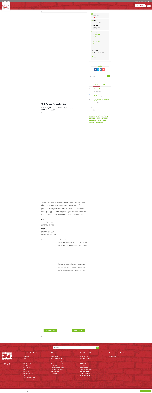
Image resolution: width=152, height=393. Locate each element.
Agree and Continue (145, 390)
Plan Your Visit (49, 6)
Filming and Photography (29, 379)
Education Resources (85, 373)
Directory (85, 6)
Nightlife (98, 118)
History (106, 116)
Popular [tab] (96, 84)
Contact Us (7, 367)
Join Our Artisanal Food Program (58, 365)
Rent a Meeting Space (85, 375)
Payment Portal (112, 356)
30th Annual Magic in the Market (99, 89)
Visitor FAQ (26, 375)
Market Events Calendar (85, 358)
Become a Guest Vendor (57, 362)
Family (95, 36)
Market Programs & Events (87, 352)
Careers (25, 358)
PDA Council (26, 362)
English (149, 6)
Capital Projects (27, 365)
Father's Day (91, 112)
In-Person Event (97, 34)
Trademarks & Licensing (29, 377)
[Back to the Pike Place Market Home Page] (6, 6)
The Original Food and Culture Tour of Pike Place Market (101, 100)
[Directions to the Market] (145, 1)
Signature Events (84, 356)
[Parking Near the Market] (148, 1)
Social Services (92, 114)
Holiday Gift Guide (99, 122)
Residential (104, 112)
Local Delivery (83, 362)
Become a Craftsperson (56, 358)
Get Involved (54, 373)
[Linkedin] (101, 69)
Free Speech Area (55, 371)
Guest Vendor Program (85, 371)
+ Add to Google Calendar (50, 330)
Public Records (27, 367)
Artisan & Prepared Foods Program (88, 365)
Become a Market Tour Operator (58, 363)
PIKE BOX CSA (83, 363)
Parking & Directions (28, 373)
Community (98, 112)
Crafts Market (105, 118)
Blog (24, 369)
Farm (102, 116)
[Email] (103, 69)
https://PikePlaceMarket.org (97, 57)
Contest (107, 109)
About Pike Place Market (30, 352)
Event (98, 114)
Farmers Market (97, 41)
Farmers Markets (84, 367)
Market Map (93, 6)
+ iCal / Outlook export (78, 330)
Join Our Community (56, 352)
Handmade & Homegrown (94, 116)
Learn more (39, 391)
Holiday (96, 109)
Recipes (99, 120)
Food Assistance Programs (86, 369)
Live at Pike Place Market (57, 369)
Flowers (95, 46)
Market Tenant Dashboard (116, 352)
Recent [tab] (103, 84)
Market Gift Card (83, 360)
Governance (26, 360)
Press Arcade (26, 381)
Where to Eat (91, 122)
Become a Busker (55, 356)
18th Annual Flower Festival (98, 95)
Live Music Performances (99, 43)
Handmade (102, 109)
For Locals (105, 120)
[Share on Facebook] (95, 69)
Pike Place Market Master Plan (30, 363)
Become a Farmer (55, 360)
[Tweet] (98, 69)
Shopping (96, 38)
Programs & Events (74, 6)
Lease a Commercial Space (57, 367)
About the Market (61, 6)
